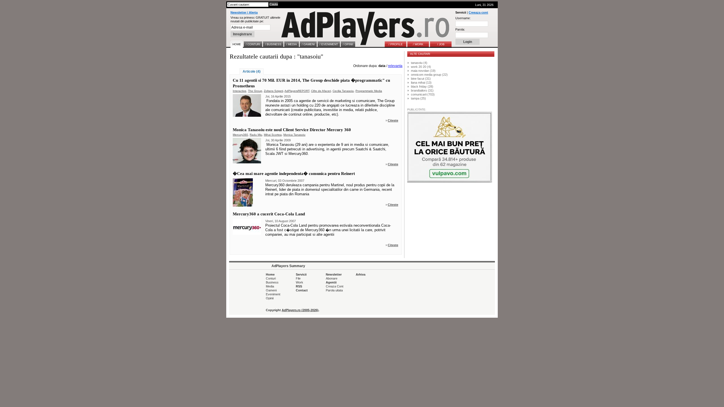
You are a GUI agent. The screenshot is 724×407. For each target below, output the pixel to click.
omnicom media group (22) (429, 74)
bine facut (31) (421, 78)
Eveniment (273, 294)
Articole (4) (251, 71)
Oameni (271, 290)
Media (270, 286)
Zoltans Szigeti (273, 90)
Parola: (460, 29)
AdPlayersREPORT (297, 90)
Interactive (239, 90)
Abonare (331, 278)
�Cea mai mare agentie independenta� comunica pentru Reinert (294, 173)
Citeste (393, 120)
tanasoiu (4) (419, 62)
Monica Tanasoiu (294, 134)
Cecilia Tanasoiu (343, 90)
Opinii (269, 298)
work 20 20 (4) (421, 66)
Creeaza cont (478, 12)
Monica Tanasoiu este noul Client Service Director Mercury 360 (292, 129)
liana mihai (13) (421, 82)
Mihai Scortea (273, 134)
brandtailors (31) (422, 90)
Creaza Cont (334, 286)
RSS (299, 286)
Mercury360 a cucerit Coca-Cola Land (269, 214)
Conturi (271, 278)
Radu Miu (256, 134)
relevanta (395, 66)
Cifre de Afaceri (321, 90)
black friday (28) (422, 86)
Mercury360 (240, 134)
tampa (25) (418, 98)
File (298, 278)
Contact (302, 290)
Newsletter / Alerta (244, 12)
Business (272, 282)
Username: (463, 18)
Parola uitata (334, 290)
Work (299, 282)
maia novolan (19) (423, 70)
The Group (255, 90)
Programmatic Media (368, 90)
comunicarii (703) (423, 94)
